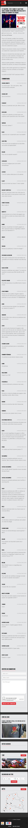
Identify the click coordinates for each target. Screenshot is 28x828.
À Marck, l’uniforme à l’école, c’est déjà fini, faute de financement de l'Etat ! (13, 721)
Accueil (9, 826)
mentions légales (16, 826)
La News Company (16, 819)
